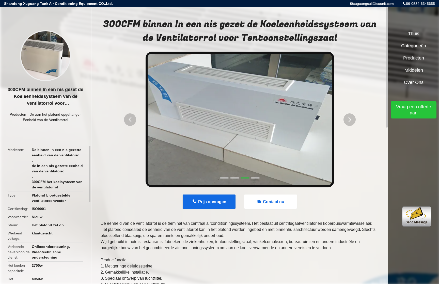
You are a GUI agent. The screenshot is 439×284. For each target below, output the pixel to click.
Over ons (414, 82)
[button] (130, 119)
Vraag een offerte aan (413, 109)
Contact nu (273, 202)
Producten (18, 114)
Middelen (413, 70)
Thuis (413, 33)
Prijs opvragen (212, 202)
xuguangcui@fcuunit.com (373, 4)
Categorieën (413, 45)
